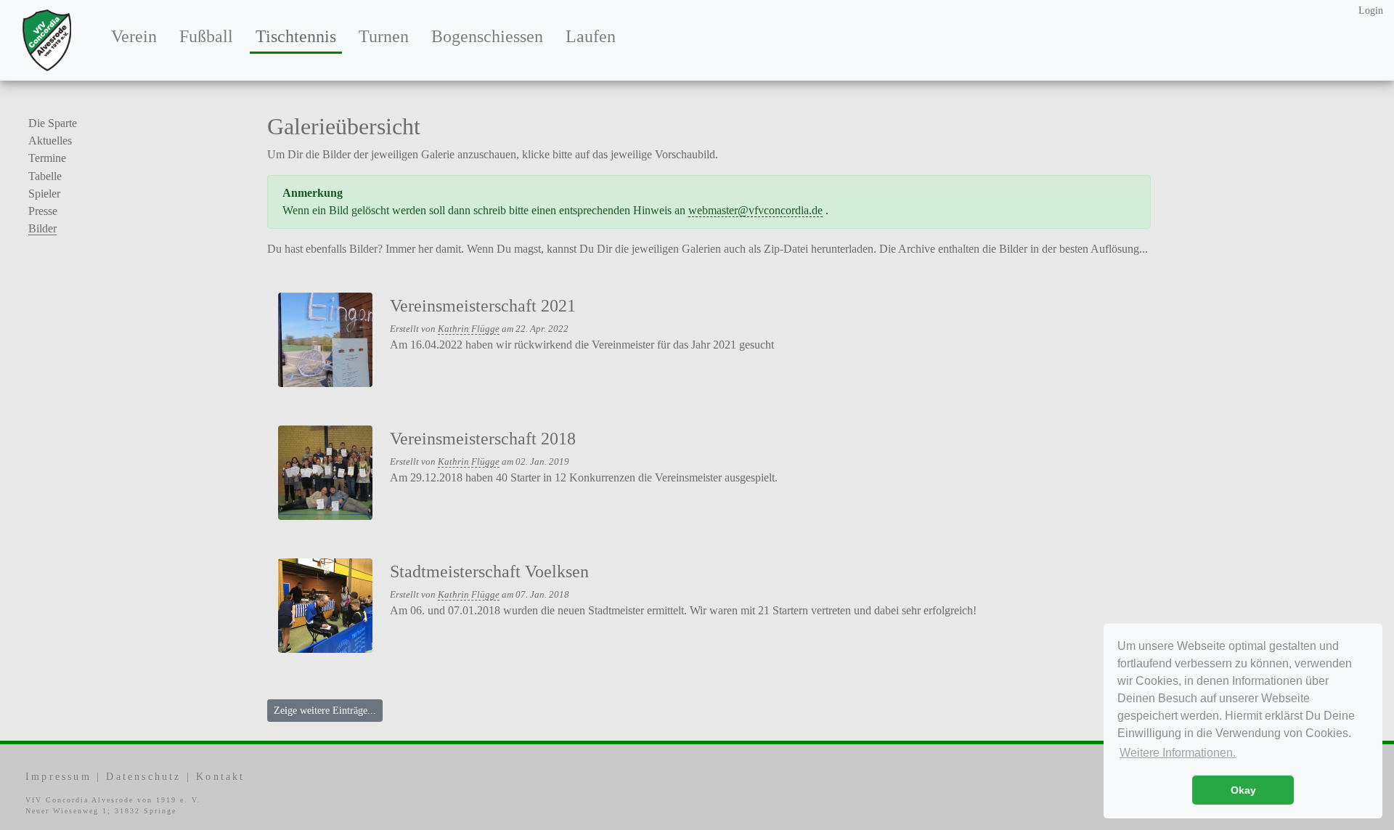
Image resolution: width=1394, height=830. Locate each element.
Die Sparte (52, 123)
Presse (42, 211)
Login (1370, 10)
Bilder (42, 228)
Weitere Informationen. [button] (1178, 752)
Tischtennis (299, 36)
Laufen (591, 36)
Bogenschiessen (487, 36)
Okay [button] (1243, 790)
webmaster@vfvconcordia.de (755, 210)
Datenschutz (143, 776)
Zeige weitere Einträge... (325, 710)
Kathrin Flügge (469, 329)
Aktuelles (50, 140)
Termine (47, 158)
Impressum (58, 776)
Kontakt (220, 776)
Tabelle (45, 176)
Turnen (384, 36)
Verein (134, 36)
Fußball (206, 36)
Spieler (44, 193)
